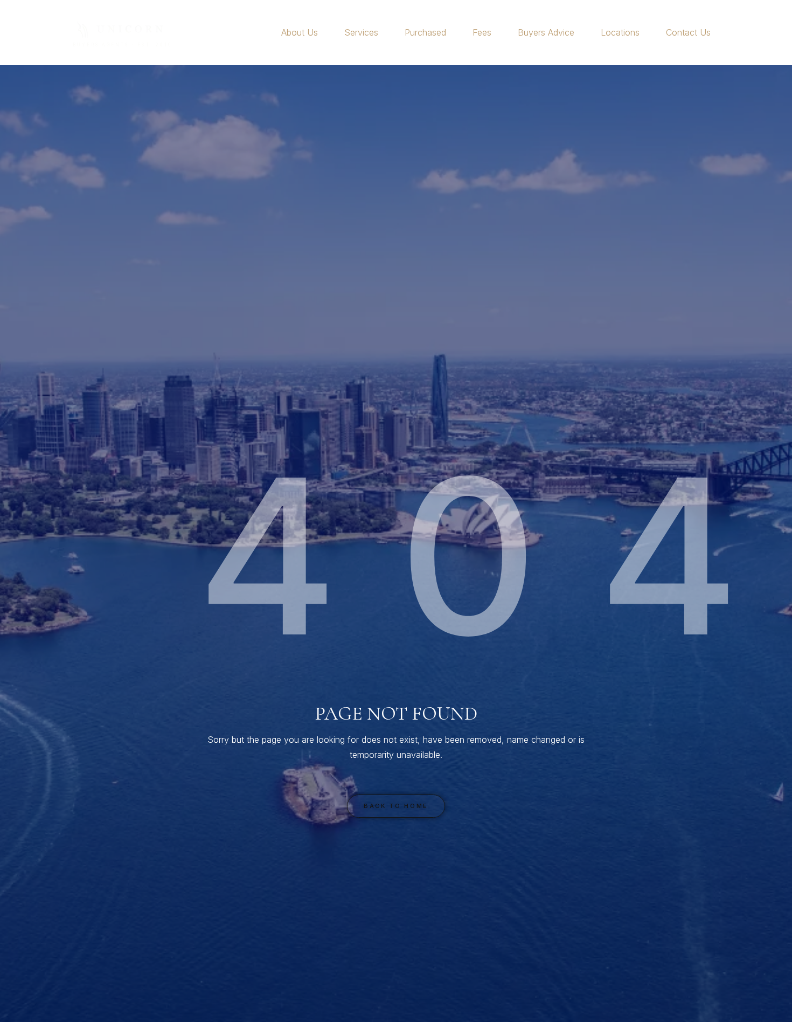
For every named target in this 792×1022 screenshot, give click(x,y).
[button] (322, 32)
